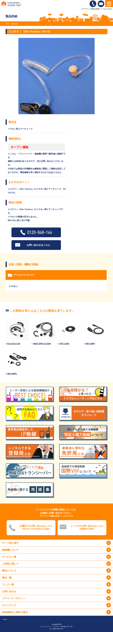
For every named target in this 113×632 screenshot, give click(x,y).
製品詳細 (14, 24)
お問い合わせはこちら (38, 245)
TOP (7, 24)
